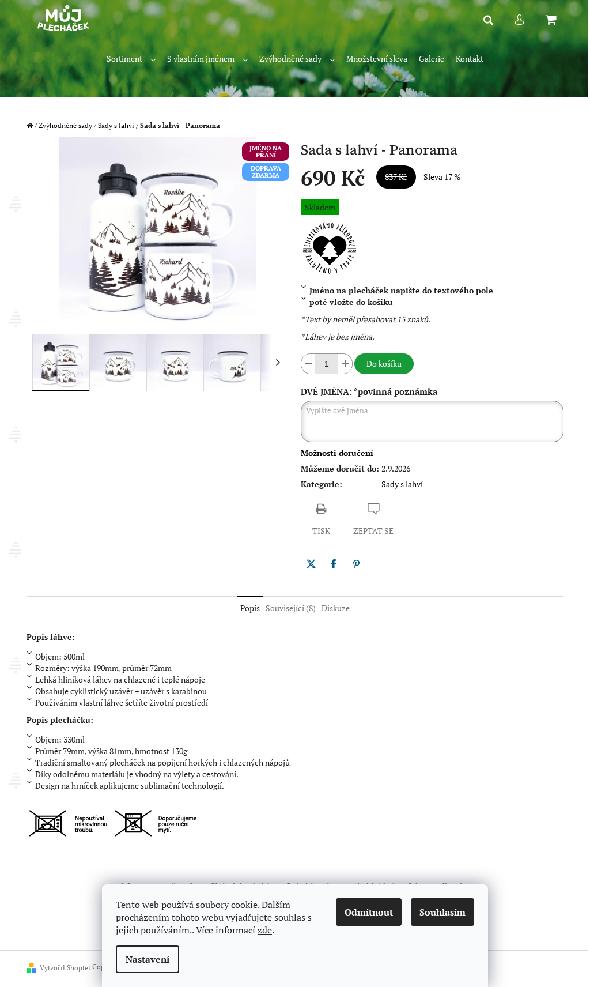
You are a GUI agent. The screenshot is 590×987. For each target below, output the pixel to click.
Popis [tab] (250, 607)
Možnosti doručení (337, 452)
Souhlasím (442, 912)
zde (265, 930)
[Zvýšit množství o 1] (345, 364)
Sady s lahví (402, 484)
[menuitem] (131, 59)
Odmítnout (369, 912)
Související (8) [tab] (291, 607)
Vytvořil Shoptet (65, 967)
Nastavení (147, 959)
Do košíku (384, 363)
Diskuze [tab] (336, 607)
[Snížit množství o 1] (308, 364)
